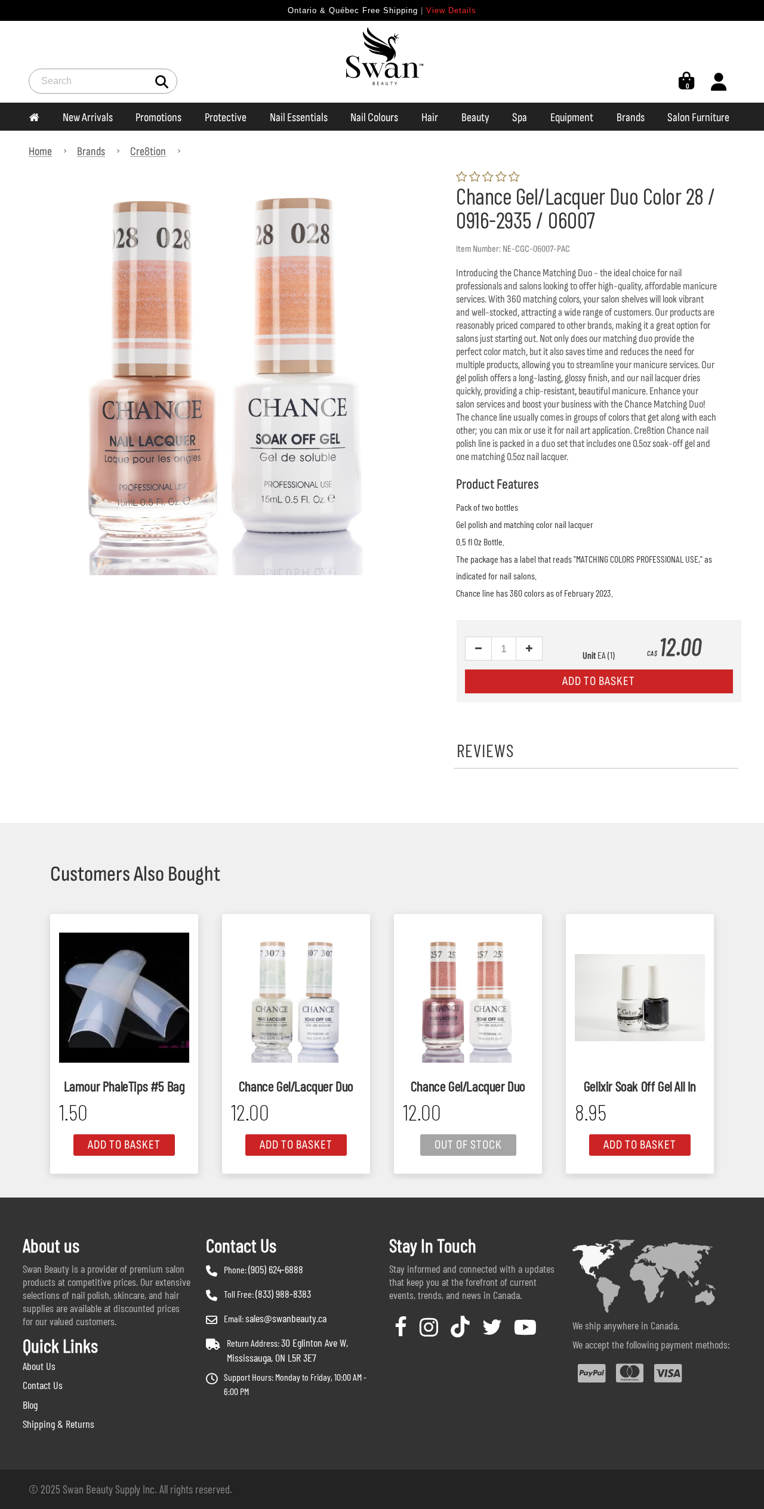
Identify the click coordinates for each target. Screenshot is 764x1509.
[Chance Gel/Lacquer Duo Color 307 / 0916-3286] (296, 998)
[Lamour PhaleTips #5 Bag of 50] (124, 998)
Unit (589, 655)
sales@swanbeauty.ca (285, 1318)
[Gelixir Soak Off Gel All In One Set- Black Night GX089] (640, 997)
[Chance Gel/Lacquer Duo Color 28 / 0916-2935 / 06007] (229, 179)
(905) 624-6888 (275, 1269)
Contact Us (43, 1384)
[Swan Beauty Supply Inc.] (382, 62)
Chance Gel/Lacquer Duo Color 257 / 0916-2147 (468, 1086)
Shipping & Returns (58, 1423)
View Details (451, 10)
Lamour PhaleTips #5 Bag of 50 (124, 1086)
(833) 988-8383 (283, 1293)
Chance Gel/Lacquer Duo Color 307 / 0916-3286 (296, 1086)
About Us (39, 1365)
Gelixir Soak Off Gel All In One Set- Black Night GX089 (640, 1086)
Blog (30, 1404)
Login (718, 81)
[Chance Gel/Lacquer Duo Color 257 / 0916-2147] (468, 998)
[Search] (162, 81)
